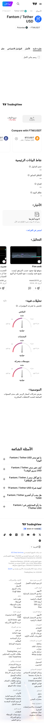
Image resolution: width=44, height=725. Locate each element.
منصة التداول (16, 704)
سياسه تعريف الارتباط (13, 672)
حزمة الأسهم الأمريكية (13, 622)
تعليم (40, 696)
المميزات (18, 583)
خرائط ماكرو (37, 652)
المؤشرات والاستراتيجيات (32, 707)
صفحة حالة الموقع (14, 686)
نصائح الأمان (16, 678)
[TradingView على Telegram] (10, 534)
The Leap (17, 607)
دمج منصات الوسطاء (13, 714)
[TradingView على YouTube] (28, 534)
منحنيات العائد (37, 646)
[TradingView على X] (40, 534)
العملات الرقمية (36, 599)
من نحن (18, 630)
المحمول (38, 662)
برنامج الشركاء (15, 717)
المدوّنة (18, 635)
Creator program (35, 681)
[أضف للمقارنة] (16, 139)
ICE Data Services (17, 552)
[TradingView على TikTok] (4, 534)
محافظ (39, 644)
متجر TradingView (14, 651)
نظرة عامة (17, 599)
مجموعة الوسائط (15, 644)
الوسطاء (18, 602)
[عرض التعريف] (30, 166)
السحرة (39, 709)
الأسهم (39, 591)
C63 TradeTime (15, 657)
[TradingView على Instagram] (22, 534)
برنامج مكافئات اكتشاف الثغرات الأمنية (12, 682)
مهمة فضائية (16, 633)
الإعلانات (18, 712)
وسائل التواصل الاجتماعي (32, 672)
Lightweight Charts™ (13, 699)
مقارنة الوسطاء (15, 604)
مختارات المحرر (36, 699)
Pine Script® (37, 654)
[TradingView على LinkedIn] (16, 534)
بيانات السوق (16, 589)
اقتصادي (39, 628)
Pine (40, 607)
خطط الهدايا (16, 591)
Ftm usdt (37, 266)
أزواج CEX (38, 602)
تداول (40, 694)
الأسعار (18, 586)
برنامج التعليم (16, 720)
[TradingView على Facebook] (34, 534)
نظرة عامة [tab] (37, 48)
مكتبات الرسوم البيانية (13, 696)
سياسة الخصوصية (14, 670)
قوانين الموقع (37, 683)
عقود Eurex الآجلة (14, 620)
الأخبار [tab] (27, 48)
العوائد (39, 631)
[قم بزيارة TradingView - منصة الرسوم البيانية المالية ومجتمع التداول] (12, 104)
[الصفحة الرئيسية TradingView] (35, 4)
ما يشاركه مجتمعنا (35, 675)
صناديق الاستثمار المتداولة (32, 593)
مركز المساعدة (15, 638)
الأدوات (18, 693)
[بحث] (18, 3)
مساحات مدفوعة (35, 715)
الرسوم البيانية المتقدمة (12, 701)
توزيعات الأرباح (36, 633)
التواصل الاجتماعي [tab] (14, 48)
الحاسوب (38, 665)
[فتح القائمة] (40, 3)
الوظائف (18, 641)
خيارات (39, 649)
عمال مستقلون (36, 712)
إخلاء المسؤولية (15, 667)
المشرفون (38, 686)
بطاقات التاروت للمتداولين (11, 654)
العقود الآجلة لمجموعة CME (13, 616)
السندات (39, 596)
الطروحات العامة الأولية (33, 636)
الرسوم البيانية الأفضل (34, 583)
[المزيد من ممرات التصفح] (31, 11)
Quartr (10, 569)
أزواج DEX (38, 604)
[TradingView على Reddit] (40, 540)
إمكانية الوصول (15, 675)
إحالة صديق (37, 678)
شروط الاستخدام (15, 664)
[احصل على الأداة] (4, 300)
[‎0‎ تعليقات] (29, 288)
